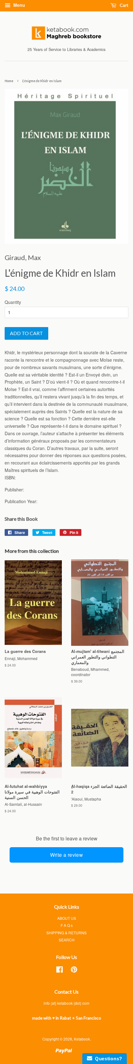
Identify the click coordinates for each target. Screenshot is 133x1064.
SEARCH (67, 939)
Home (9, 81)
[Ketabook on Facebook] (59, 970)
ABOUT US (66, 918)
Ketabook (82, 1038)
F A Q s (67, 925)
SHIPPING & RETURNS (66, 932)
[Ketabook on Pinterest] (74, 970)
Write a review (66, 854)
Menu (18, 5)
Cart (123, 5)
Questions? (107, 1058)
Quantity (13, 302)
